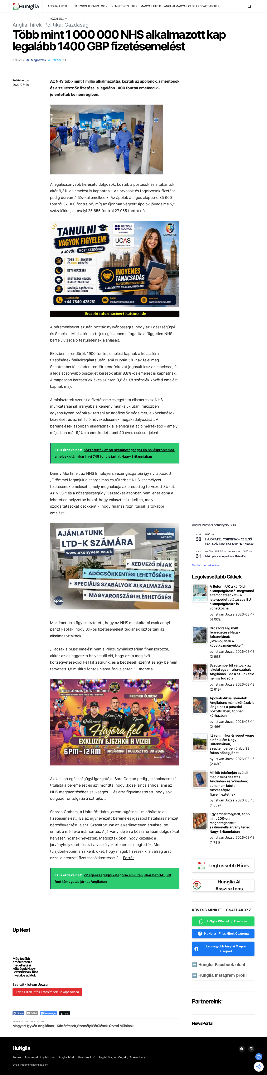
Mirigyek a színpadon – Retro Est (225, 556)
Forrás (128, 858)
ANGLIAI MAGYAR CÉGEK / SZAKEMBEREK (191, 6)
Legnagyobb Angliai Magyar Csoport (226, 948)
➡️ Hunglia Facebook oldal (218, 964)
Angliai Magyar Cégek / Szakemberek (122, 1057)
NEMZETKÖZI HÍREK (124, 6)
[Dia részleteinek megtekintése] (114, 264)
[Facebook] (242, 1049)
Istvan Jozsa (37, 984)
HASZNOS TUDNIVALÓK (89, 6)
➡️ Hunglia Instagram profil (219, 975)
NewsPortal (202, 1023)
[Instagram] (251, 1049)
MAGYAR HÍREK (151, 6)
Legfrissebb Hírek (228, 865)
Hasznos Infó (86, 1057)
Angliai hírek (27, 25)
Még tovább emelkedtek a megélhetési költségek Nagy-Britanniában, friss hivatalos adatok (25, 966)
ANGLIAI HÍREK (57, 6)
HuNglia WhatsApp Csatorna (226, 921)
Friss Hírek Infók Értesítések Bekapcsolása (47, 992)
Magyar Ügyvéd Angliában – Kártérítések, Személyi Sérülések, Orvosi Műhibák (73, 1026)
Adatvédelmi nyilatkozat (40, 1057)
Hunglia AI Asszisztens (229, 885)
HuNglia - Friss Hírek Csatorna (226, 933)
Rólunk (17, 1057)
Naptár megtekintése (205, 565)
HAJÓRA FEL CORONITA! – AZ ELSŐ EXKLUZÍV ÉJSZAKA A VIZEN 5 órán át (229, 541)
